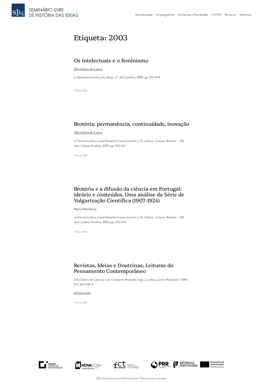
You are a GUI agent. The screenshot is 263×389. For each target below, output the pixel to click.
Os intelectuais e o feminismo (111, 60)
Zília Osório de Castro (88, 69)
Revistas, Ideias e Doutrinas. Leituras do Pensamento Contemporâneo (123, 268)
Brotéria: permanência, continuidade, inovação (131, 124)
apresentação (82, 292)
